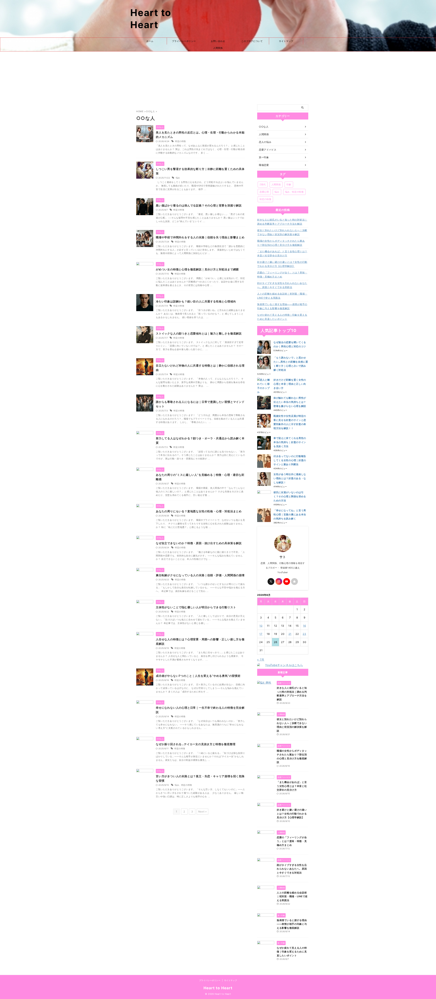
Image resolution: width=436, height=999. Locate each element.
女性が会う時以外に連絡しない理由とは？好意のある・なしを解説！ (290, 478)
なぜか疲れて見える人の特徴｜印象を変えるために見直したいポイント (282, 316)
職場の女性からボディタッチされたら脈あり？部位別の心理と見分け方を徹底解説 (281, 242)
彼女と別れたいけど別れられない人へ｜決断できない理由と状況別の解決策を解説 (282, 232)
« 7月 (260, 659)
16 (304, 625)
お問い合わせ (218, 41)
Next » (202, 811)
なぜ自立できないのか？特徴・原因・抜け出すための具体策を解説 (199, 543)
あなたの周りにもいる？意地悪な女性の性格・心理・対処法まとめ (199, 511)
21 (290, 634)
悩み (178, 177)
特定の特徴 (180, 141)
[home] (294, 581)
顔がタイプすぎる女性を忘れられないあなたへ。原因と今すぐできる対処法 (282, 285)
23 (304, 634)
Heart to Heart (218, 988)
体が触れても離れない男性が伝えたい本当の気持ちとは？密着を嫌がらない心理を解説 (290, 401)
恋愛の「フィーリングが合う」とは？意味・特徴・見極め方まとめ (282, 274)
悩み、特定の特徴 (183, 785)
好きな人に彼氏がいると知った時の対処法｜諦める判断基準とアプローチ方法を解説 (282, 221)
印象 (288, 184)
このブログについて (252, 41)
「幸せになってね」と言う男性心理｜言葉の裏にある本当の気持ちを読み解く (290, 514)
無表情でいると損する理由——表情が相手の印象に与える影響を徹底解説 (282, 306)
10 (260, 625)
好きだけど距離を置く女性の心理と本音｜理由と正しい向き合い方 (290, 383)
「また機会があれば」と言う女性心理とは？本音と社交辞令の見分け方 (282, 253)
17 (260, 634)
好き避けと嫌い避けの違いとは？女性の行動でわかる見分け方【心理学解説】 (282, 263)
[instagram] (278, 581)
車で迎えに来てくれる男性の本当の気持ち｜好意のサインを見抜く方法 (290, 442)
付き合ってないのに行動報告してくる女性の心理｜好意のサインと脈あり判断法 (290, 460)
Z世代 (263, 184)
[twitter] (271, 581)
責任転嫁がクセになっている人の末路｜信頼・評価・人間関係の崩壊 (200, 575)
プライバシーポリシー (184, 41)
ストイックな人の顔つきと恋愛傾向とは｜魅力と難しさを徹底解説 (199, 333)
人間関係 (218, 48)
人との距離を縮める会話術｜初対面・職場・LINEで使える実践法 (282, 295)
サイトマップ (286, 41)
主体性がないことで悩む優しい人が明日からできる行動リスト (196, 607)
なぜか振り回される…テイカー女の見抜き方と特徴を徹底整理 (195, 744)
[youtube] (286, 581)
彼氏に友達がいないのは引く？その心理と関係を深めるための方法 (290, 496)
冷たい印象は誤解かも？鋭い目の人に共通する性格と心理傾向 (196, 301)
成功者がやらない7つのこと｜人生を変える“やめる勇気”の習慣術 (198, 675)
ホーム (149, 41)
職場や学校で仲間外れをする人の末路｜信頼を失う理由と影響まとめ (200, 237)
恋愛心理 (264, 191)
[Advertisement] (218, 77)
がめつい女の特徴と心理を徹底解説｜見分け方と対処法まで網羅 (197, 269)
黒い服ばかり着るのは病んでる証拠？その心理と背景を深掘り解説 (199, 205)
